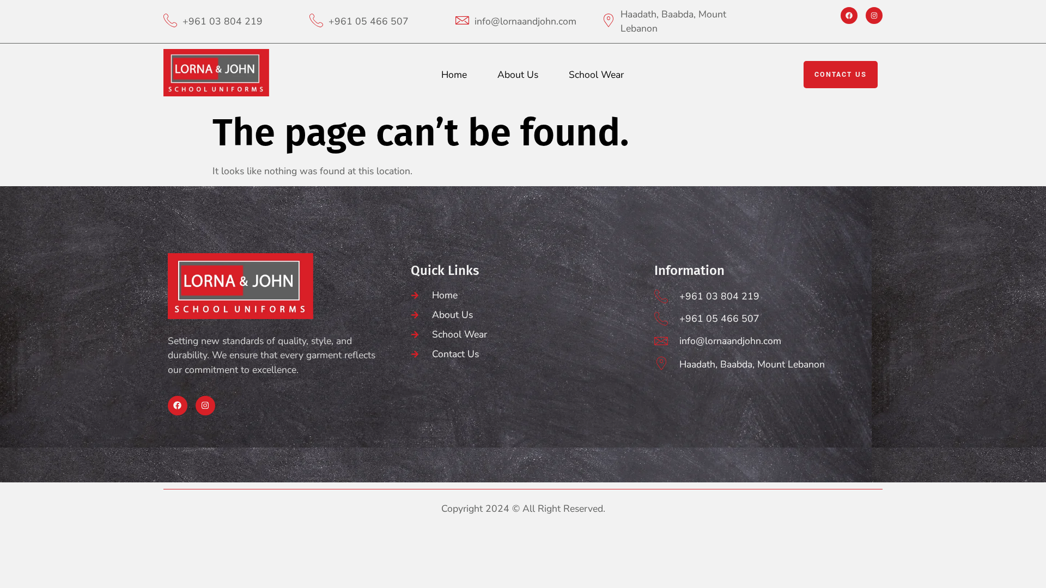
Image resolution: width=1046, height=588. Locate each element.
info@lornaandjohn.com (525, 21)
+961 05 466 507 (369, 21)
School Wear (596, 74)
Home (454, 74)
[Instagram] (874, 15)
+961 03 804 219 (223, 21)
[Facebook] (849, 15)
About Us (517, 74)
